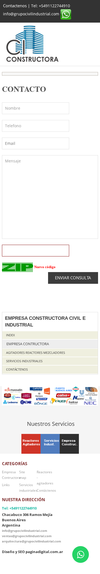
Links (6, 484)
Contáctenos (17, 369)
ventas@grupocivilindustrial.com (27, 536)
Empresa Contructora (27, 344)
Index (10, 335)
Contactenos (15, 6)
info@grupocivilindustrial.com (24, 531)
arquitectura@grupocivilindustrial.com (31, 541)
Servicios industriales (24, 361)
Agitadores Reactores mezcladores (35, 352)
